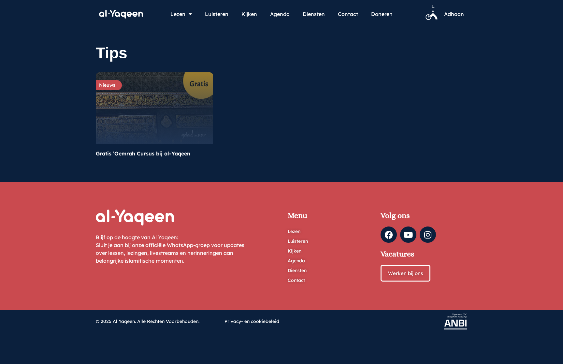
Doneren (382, 14)
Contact (348, 14)
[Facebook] (389, 234)
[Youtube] (408, 234)
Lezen (177, 14)
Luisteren (216, 14)
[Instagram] (428, 234)
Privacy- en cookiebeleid (251, 321)
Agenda (280, 14)
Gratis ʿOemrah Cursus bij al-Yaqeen (143, 153)
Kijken (249, 14)
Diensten (314, 14)
